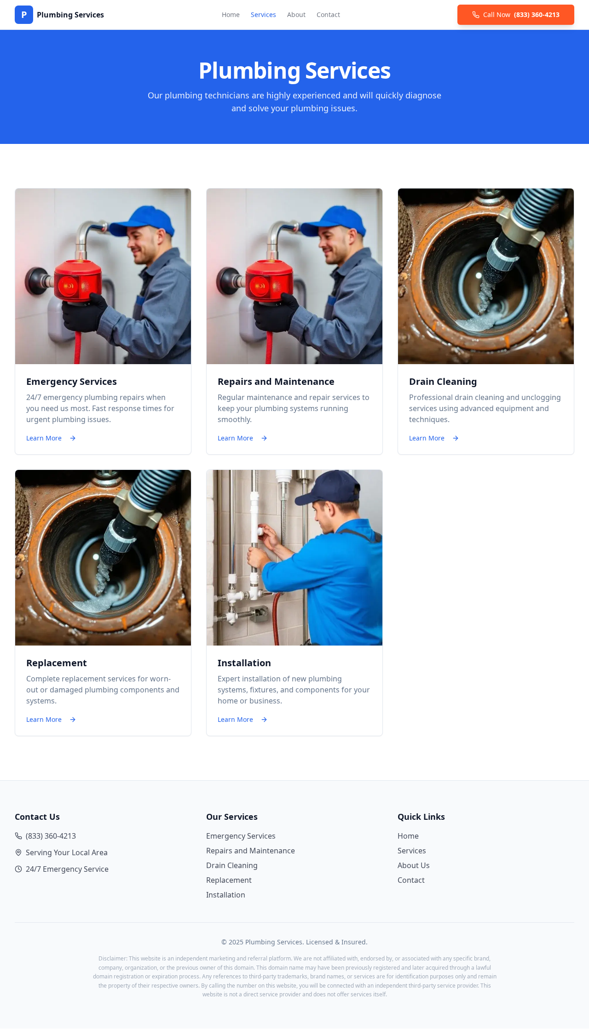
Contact (328, 14)
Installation (225, 895)
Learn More (44, 438)
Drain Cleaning (232, 865)
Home (231, 14)
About (296, 14)
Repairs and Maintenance (250, 851)
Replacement (229, 880)
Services (263, 14)
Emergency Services (241, 836)
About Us (414, 865)
